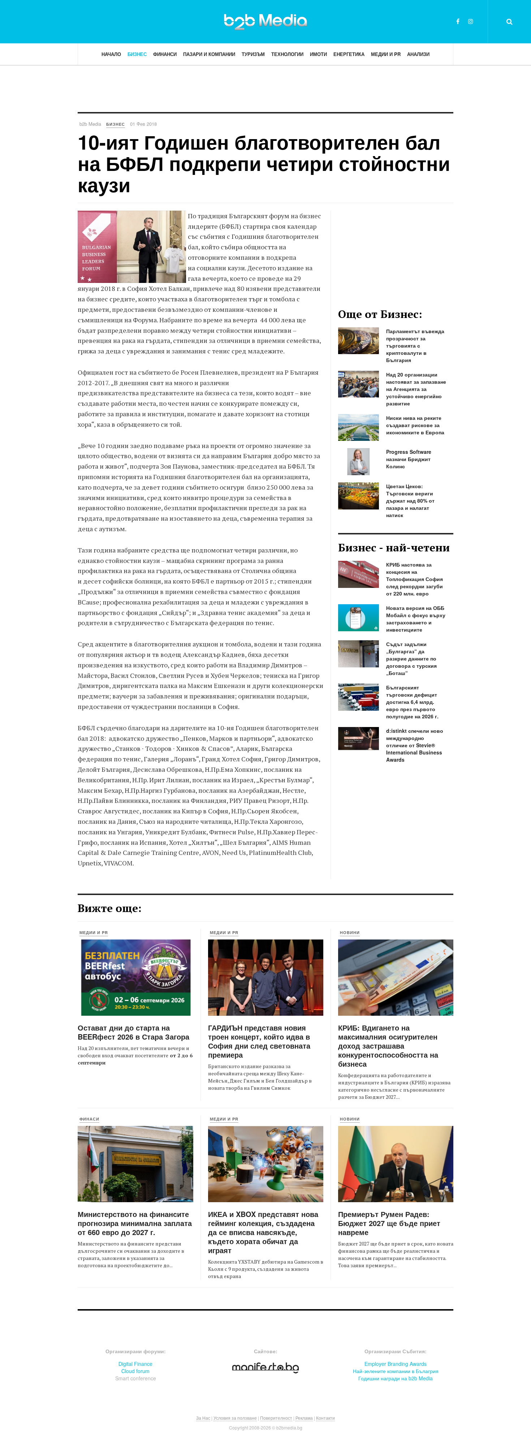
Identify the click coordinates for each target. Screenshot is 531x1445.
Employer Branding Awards (395, 1363)
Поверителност (276, 1418)
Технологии (287, 54)
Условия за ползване (235, 1418)
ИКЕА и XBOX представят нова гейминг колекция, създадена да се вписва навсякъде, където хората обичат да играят (263, 1232)
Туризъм (253, 54)
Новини (350, 932)
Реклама (304, 1418)
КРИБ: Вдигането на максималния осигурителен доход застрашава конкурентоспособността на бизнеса (388, 1045)
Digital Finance (135, 1363)
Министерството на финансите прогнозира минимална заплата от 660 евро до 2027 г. (135, 1223)
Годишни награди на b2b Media (395, 1378)
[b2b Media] (265, 21)
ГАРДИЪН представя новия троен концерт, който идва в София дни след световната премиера (259, 1041)
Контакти (325, 1418)
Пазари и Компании (209, 54)
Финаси (89, 1119)
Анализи (418, 54)
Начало (111, 54)
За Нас (203, 1418)
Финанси (165, 54)
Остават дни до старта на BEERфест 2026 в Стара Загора (133, 1032)
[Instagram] (470, 21)
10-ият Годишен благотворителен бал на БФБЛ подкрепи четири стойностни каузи (264, 163)
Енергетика (348, 54)
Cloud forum (135, 1371)
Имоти (318, 54)
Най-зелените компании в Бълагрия (396, 1371)
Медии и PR (386, 54)
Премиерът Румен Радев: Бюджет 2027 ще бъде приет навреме (389, 1223)
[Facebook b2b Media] (457, 21)
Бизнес (137, 54)
